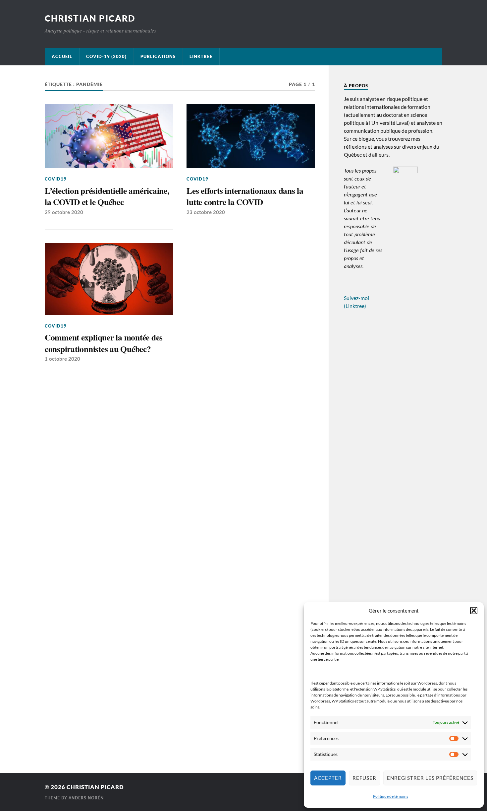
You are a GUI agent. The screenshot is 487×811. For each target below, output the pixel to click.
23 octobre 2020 (206, 212)
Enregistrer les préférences (430, 778)
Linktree (200, 56)
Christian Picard (90, 18)
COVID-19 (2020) (106, 56)
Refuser (364, 778)
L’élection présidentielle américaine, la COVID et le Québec (107, 196)
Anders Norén (86, 798)
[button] (473, 610)
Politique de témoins (390, 796)
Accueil (62, 56)
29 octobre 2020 (64, 212)
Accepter (328, 778)
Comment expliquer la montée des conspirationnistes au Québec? (104, 343)
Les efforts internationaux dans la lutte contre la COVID (245, 196)
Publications (158, 56)
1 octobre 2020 (62, 359)
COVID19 (56, 179)
